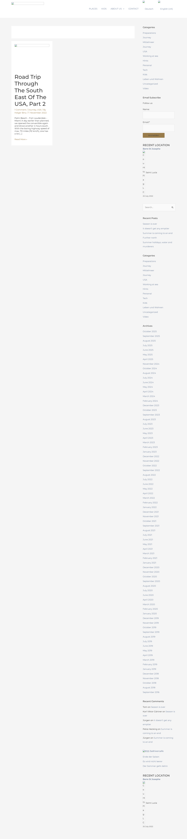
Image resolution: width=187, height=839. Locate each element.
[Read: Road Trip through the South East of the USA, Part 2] (32, 57)
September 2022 (151, 470)
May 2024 (148, 387)
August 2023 (149, 419)
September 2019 (151, 632)
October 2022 (150, 465)
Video (146, 88)
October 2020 (150, 576)
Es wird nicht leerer (152, 761)
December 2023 (151, 405)
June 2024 (148, 382)
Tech (145, 70)
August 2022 (149, 475)
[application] (123, 9)
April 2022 (148, 493)
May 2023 (148, 433)
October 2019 (149, 627)
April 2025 (148, 359)
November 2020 (151, 572)
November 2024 (151, 364)
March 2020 (149, 604)
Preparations (149, 33)
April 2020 (148, 599)
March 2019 (148, 660)
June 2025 (148, 350)
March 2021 (148, 553)
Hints (145, 60)
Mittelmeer (148, 42)
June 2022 (148, 484)
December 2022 (151, 456)
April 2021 (148, 549)
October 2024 (150, 368)
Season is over (150, 224)
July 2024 (148, 377)
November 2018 (151, 678)
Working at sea (150, 56)
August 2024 (149, 373)
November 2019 (151, 623)
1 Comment (20, 109)
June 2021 (148, 539)
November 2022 (151, 461)
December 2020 (151, 567)
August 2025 (149, 340)
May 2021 (147, 544)
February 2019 (150, 664)
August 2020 (149, 586)
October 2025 (150, 331)
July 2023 (147, 424)
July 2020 (148, 590)
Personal (147, 65)
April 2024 (148, 391)
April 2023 (148, 438)
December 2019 (151, 618)
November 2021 (151, 516)
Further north (150, 237)
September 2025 (151, 336)
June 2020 (148, 595)
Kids (145, 74)
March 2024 (149, 396)
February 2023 (150, 447)
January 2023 (149, 451)
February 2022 (150, 502)
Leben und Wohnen (153, 79)
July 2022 (148, 479)
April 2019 (148, 655)
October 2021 (149, 521)
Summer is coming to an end (157, 233)
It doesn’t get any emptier (156, 228)
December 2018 (151, 673)
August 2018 (149, 687)
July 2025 (147, 345)
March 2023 (149, 442)
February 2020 (150, 609)
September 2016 (151, 692)
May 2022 (148, 488)
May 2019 (147, 650)
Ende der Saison (151, 756)
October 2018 (149, 683)
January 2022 (150, 507)
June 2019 (148, 646)
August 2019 (149, 636)
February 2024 (150, 401)
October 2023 (150, 410)
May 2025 (148, 354)
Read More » (21, 139)
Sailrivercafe (157, 751)
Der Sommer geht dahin (155, 766)
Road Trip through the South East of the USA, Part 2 (30, 90)
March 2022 (149, 498)
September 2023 (151, 414)
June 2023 (148, 428)
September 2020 (151, 581)
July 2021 (147, 535)
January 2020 (150, 613)
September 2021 (151, 525)
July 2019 (147, 641)
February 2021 (150, 558)
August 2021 (149, 530)
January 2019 (149, 669)
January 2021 (149, 562)
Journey (32, 109)
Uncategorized (150, 83)
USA (39, 109)
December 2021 (151, 512)
